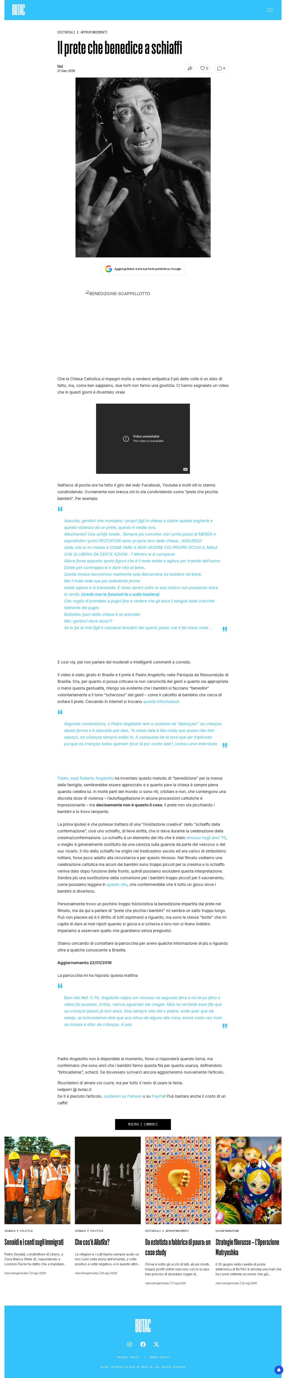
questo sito (117, 884)
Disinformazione (227, 1230)
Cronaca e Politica (18, 1230)
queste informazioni (161, 701)
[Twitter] (156, 1344)
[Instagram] (129, 1344)
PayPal (158, 1096)
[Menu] (270, 10)
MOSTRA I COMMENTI (143, 1124)
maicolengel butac (16, 1273)
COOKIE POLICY (159, 1357)
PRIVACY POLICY (129, 1357)
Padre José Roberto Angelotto (85, 778)
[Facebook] (143, 1344)
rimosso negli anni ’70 (206, 837)
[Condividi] (190, 68)
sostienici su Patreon (122, 1096)
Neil (60, 66)
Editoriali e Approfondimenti (167, 1230)
